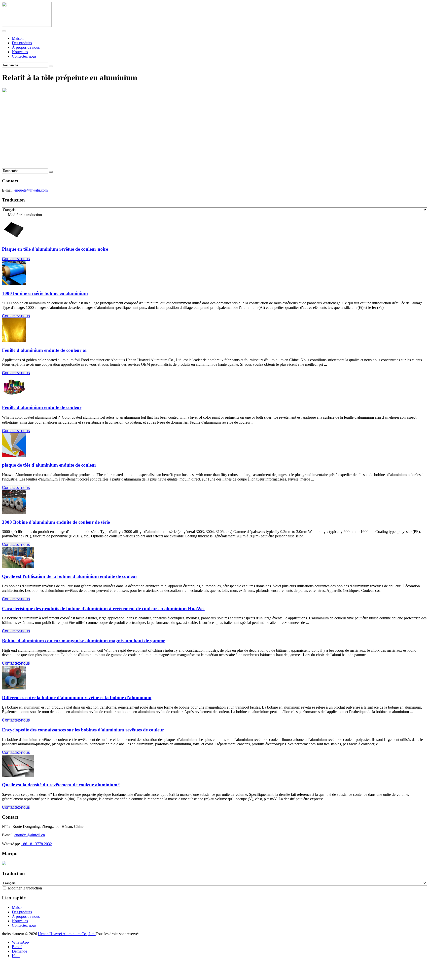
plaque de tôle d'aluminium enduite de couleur (49, 465)
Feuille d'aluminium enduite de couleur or (44, 350)
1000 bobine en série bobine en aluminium (45, 293)
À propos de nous (26, 47)
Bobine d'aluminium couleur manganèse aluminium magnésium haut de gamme (83, 640)
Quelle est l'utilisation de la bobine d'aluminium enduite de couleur (69, 576)
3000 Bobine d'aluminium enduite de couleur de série (56, 522)
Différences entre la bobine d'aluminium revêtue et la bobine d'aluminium (76, 697)
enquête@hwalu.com (31, 190)
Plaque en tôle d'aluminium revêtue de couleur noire (55, 249)
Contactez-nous (24, 56)
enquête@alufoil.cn (29, 835)
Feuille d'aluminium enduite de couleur (41, 407)
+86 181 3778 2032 (36, 844)
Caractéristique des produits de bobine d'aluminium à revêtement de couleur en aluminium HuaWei (103, 608)
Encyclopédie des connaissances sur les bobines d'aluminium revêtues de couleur (83, 729)
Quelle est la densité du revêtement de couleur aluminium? (61, 784)
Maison (18, 38)
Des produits (22, 43)
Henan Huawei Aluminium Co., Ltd (67, 934)
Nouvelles (20, 52)
